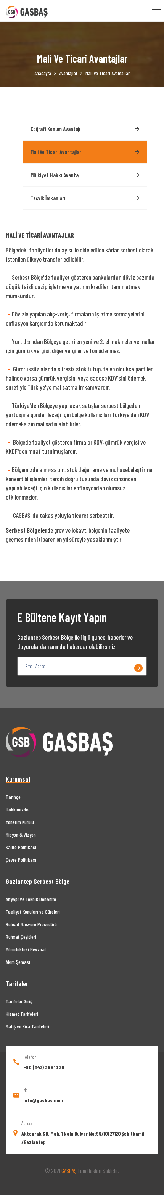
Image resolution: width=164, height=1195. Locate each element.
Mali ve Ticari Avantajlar (56, 151)
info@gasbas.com (43, 1100)
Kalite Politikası (21, 847)
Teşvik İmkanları (48, 197)
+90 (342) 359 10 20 (43, 1067)
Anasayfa (42, 73)
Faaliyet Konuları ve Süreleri (33, 911)
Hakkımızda (17, 809)
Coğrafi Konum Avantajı (55, 128)
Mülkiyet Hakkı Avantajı (55, 175)
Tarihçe (13, 796)
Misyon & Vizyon (21, 834)
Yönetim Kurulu (20, 822)
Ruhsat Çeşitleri (21, 936)
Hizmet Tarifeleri (22, 1013)
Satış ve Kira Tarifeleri (27, 1026)
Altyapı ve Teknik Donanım (31, 899)
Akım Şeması (18, 962)
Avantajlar (68, 73)
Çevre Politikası (21, 859)
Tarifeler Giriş (19, 1001)
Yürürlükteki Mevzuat (26, 949)
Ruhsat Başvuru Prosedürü (31, 924)
